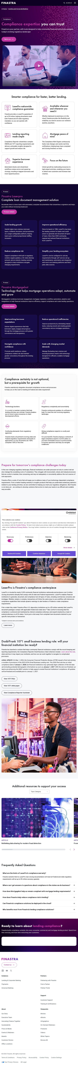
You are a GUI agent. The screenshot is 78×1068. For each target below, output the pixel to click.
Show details (67, 547)
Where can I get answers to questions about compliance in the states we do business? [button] (36, 885)
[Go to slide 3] (38, 849)
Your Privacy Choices (11, 1062)
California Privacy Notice (19, 527)
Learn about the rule (68, 652)
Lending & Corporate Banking (11, 980)
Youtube (7, 971)
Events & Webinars (8, 1032)
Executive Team (7, 1017)
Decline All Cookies (14, 553)
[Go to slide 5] (59, 849)
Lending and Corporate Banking (18, 9)
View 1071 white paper (12, 686)
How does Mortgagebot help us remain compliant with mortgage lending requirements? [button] (37, 891)
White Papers (45, 1036)
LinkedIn (3, 971)
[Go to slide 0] (7, 849)
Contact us (8, 965)
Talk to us (7, 39)
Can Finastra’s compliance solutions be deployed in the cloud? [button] (27, 903)
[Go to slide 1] (18, 849)
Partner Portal (45, 988)
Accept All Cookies (63, 553)
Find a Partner (45, 984)
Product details (9, 212)
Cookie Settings (56, 1057)
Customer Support (47, 1000)
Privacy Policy (21, 1057)
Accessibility (33, 1057)
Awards (4, 1036)
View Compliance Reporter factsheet (17, 693)
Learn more (8, 625)
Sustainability (6, 1025)
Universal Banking (7, 988)
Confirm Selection (39, 553)
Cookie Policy (21, 525)
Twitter (11, 971)
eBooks (43, 1017)
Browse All (44, 1040)
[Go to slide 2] (28, 849)
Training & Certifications (48, 1004)
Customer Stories (7, 1040)
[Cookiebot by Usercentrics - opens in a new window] (67, 513)
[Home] (9, 3)
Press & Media (7, 1029)
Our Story (5, 1014)
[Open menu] (75, 3)
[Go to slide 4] (49, 849)
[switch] (29, 540)
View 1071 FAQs (9, 679)
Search (69, 3)
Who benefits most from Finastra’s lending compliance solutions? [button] (28, 910)
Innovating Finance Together (11, 1021)
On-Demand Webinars (48, 1025)
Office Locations (7, 1044)
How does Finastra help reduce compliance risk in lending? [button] (26, 897)
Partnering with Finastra (48, 980)
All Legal (23, 1062)
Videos (43, 1032)
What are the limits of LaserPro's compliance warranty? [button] (24, 873)
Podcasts (44, 1029)
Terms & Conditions (8, 1057)
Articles (43, 1014)
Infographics (45, 1021)
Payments (5, 984)
